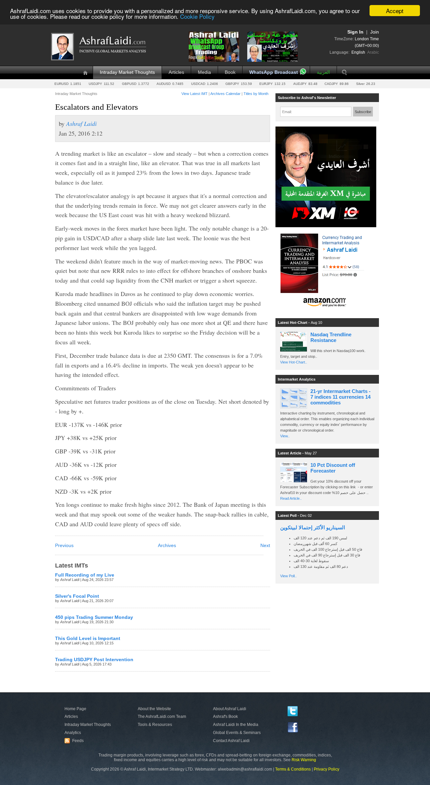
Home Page (75, 708)
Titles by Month (256, 94)
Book (230, 72)
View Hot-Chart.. (293, 362)
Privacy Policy (326, 769)
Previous (64, 545)
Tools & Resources (155, 724)
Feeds (75, 740)
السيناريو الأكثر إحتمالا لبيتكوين (312, 527)
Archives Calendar (225, 94)
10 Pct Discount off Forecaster (332, 468)
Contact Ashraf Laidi (231, 740)
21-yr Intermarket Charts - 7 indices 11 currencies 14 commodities (340, 396)
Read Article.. (291, 498)
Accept (394, 10)
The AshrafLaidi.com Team (162, 716)
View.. (285, 436)
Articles (176, 72)
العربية (323, 72)
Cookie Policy (197, 16)
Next (265, 545)
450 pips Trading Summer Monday (94, 617)
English (358, 52)
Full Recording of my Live (84, 575)
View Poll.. (288, 576)
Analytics (72, 732)
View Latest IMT (194, 94)
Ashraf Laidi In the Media (235, 724)
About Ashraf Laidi (229, 708)
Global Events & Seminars (237, 732)
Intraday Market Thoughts (127, 72)
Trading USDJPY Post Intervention (94, 659)
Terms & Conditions (293, 769)
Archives (167, 545)
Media (204, 72)
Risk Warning (304, 759)
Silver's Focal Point (77, 596)
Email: (287, 112)
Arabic (373, 52)
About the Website (154, 708)
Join (374, 32)
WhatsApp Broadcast (273, 72)
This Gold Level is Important (87, 638)
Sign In (355, 32)
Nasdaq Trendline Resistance (330, 337)
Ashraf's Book (225, 716)
